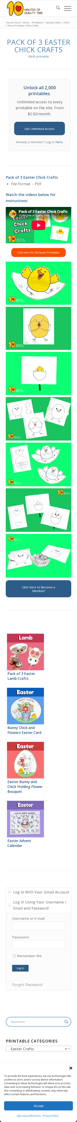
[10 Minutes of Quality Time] (32, 8)
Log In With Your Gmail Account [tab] (41, 892)
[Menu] (65, 8)
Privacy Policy (50, 1116)
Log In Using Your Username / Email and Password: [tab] (39, 905)
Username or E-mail (28, 918)
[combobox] (38, 1048)
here (59, 142)
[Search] (56, 8)
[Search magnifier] (66, 1022)
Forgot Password (27, 984)
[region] (38, 951)
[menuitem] (56, 8)
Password (20, 937)
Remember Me (29, 955)
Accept (38, 1106)
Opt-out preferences (29, 1116)
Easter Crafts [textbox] (37, 1048)
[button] (71, 1068)
